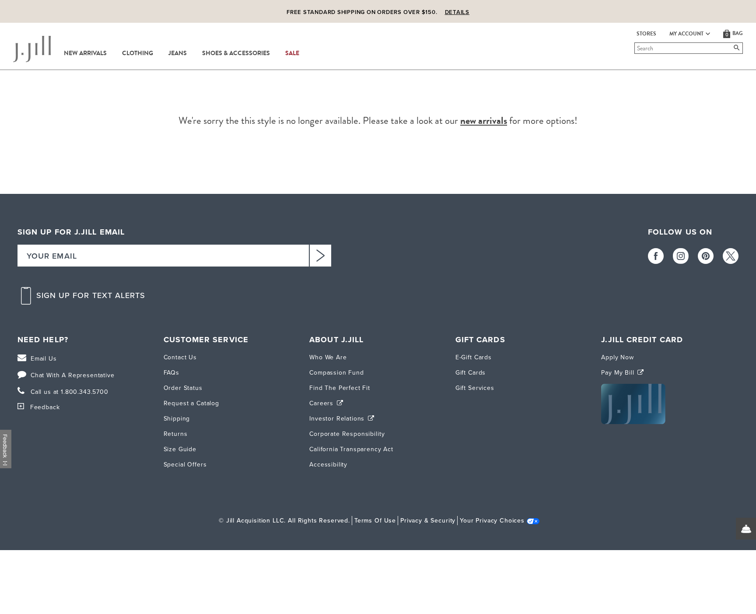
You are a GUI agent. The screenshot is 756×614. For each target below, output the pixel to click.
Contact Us (180, 357)
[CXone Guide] (746, 529)
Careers (322, 403)
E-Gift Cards (473, 357)
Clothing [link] (137, 53)
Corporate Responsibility (347, 434)
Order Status (183, 388)
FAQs (171, 372)
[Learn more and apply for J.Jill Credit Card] (633, 422)
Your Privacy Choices (492, 520)
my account (686, 34)
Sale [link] (292, 53)
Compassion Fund (336, 372)
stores (646, 34)
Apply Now (617, 357)
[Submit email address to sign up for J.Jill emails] (320, 256)
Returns (176, 434)
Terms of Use (375, 520)
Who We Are (327, 357)
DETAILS (457, 12)
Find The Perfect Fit (339, 388)
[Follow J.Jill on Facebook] (656, 256)
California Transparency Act (351, 449)
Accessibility (328, 464)
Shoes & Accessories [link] (236, 53)
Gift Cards (470, 372)
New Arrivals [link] (85, 53)
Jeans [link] (177, 53)
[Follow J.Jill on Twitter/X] (730, 256)
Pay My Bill (618, 372)
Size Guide (180, 449)
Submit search (636, 48)
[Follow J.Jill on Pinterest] (706, 256)
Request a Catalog (191, 403)
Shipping (177, 418)
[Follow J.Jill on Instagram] (681, 256)
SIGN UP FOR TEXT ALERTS (91, 295)
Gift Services (474, 388)
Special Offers (185, 464)
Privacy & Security (427, 520)
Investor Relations (338, 418)
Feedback (45, 407)
